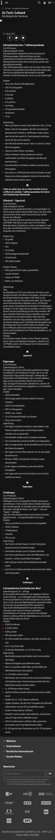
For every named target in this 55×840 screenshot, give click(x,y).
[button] (39, 2)
